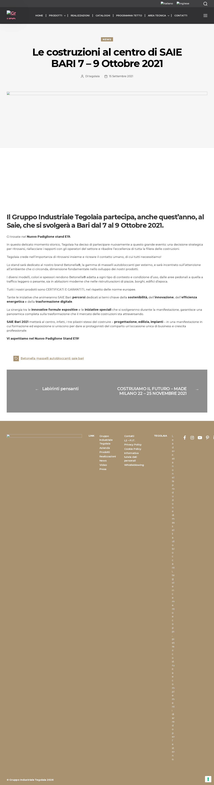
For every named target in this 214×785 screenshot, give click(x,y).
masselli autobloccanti (53, 358)
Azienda (104, 447)
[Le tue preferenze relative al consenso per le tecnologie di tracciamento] (208, 779)
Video (103, 464)
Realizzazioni (80, 15)
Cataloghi (103, 15)
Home (39, 15)
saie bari (78, 358)
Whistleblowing (134, 464)
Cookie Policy (132, 448)
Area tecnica (157, 15)
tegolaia (94, 76)
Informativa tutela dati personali (131, 456)
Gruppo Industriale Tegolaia (106, 439)
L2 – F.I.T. (129, 440)
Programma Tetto (129, 15)
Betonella (28, 358)
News (107, 39)
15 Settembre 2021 (121, 76)
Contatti (180, 15)
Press (102, 469)
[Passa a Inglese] (183, 4)
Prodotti (55, 15)
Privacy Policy (133, 444)
